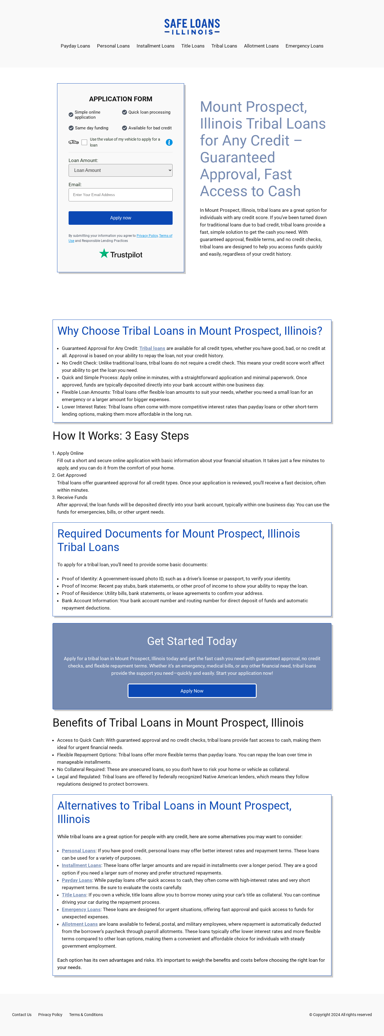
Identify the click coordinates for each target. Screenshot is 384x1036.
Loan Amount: (83, 160)
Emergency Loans (81, 909)
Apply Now (192, 691)
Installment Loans (81, 865)
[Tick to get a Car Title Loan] (169, 142)
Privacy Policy (147, 236)
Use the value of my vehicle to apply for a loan (125, 142)
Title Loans (74, 895)
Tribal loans (152, 348)
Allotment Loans (80, 924)
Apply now (120, 217)
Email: (75, 184)
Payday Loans (77, 880)
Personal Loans (79, 850)
